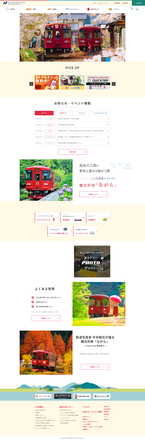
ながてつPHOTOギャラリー (91, 421)
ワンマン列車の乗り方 (42, 428)
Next (108, 59)
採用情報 (117, 3)
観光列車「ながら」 (66, 410)
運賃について (40, 415)
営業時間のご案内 (41, 418)
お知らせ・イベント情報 (92, 411)
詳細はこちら (93, 194)
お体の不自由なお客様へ (43, 423)
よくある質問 (86, 424)
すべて (44, 113)
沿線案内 (85, 429)
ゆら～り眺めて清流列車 (68, 412)
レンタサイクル (65, 418)
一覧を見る (73, 152)
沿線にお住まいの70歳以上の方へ (46, 420)
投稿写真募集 (64, 423)
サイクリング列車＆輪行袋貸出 (70, 415)
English (101, 3)
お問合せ (106, 419)
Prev (103, 59)
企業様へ (93, 426)
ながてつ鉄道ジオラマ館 (68, 420)
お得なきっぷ (86, 416)
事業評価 (106, 411)
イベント (82, 113)
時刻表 (38, 412)
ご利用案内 (39, 407)
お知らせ (63, 113)
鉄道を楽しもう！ (66, 407)
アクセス (86, 407)
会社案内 (125, 3)
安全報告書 (107, 409)
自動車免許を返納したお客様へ (45, 425)
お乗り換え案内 (40, 410)
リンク (106, 417)
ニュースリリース (100, 113)
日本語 (95, 3)
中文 (106, 3)
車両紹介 (85, 419)
